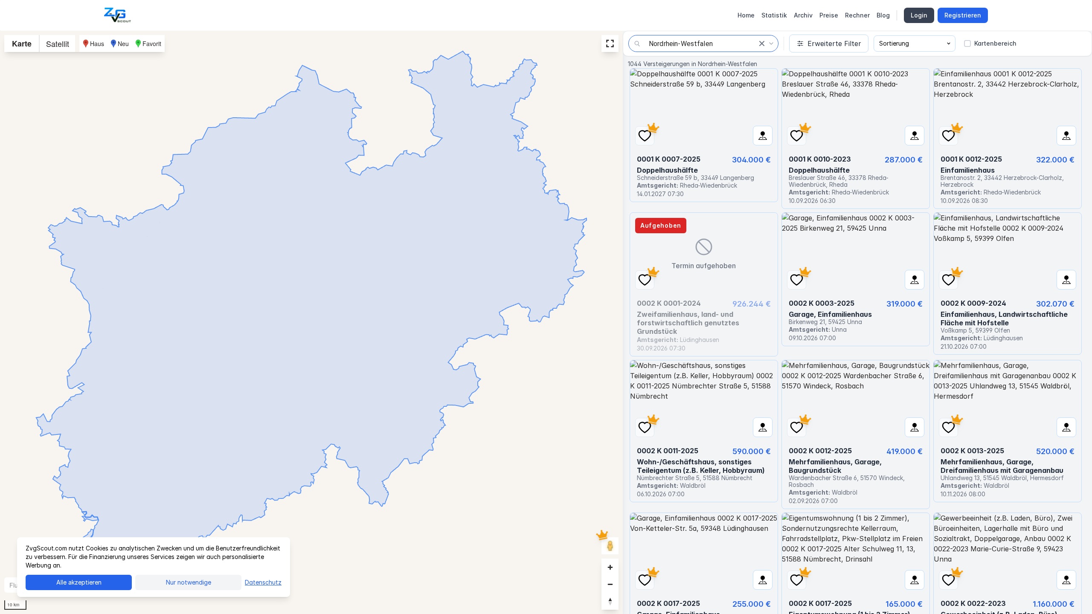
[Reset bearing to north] (610, 601)
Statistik (774, 15)
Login (919, 15)
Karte (22, 43)
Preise (828, 15)
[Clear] (762, 43)
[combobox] (703, 43)
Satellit (57, 43)
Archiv (803, 15)
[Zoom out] (610, 584)
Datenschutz (263, 582)
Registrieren (962, 15)
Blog (883, 15)
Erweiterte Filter (834, 43)
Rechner (857, 15)
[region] (311, 322)
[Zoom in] (610, 567)
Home (746, 15)
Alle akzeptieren (79, 582)
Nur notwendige (188, 582)
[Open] (771, 43)
